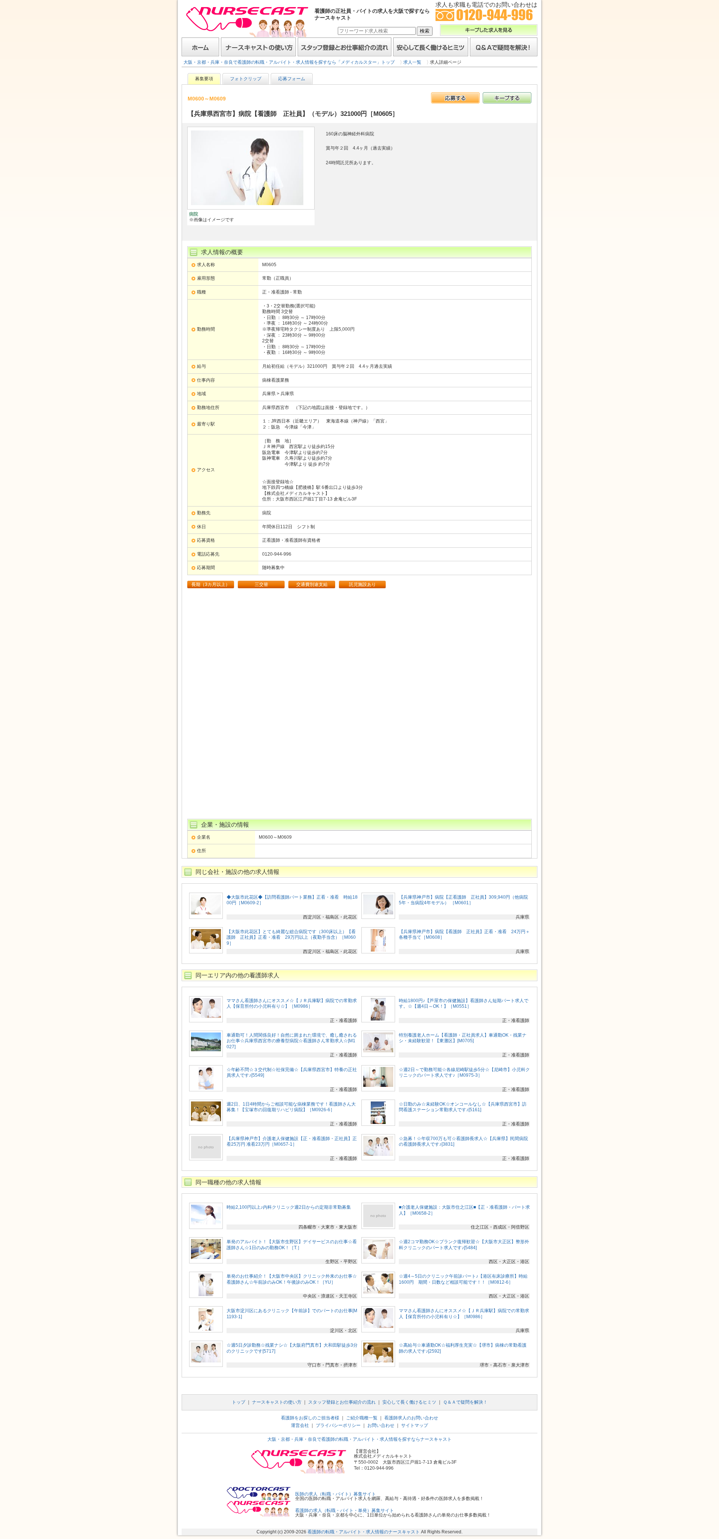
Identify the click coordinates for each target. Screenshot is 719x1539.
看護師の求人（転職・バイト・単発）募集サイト (344, 1510)
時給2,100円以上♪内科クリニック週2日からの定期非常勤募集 (289, 1207)
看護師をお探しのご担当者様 (310, 1418)
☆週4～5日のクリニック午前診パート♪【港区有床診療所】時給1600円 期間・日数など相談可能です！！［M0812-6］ (463, 1279)
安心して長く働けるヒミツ (430, 46)
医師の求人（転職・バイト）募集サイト (335, 1494)
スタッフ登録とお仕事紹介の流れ (344, 46)
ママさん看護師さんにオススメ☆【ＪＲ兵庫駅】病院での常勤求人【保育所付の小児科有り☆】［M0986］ (292, 1003)
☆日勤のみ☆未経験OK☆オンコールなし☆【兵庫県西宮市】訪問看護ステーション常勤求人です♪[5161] (463, 1107)
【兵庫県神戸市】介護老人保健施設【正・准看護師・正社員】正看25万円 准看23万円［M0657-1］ (292, 1141)
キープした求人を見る (488, 30)
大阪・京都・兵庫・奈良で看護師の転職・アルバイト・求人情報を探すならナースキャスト (359, 1439)
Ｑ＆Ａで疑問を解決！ (503, 46)
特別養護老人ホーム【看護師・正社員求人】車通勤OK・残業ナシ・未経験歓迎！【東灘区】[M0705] (463, 1038)
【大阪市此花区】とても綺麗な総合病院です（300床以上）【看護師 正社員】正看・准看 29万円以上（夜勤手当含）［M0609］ (291, 937)
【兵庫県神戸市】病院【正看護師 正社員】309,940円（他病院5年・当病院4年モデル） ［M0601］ (463, 900)
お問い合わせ (380, 1425)
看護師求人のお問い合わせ (411, 1418)
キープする (507, 97)
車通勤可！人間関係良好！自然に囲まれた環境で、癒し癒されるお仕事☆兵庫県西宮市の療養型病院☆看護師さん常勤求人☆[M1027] (292, 1040)
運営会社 (300, 1425)
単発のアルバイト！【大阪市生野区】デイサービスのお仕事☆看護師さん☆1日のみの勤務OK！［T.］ (292, 1244)
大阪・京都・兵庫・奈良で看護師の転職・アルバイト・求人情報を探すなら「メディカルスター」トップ (289, 62)
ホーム (200, 46)
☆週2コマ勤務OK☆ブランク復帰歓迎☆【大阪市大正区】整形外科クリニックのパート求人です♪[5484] (464, 1244)
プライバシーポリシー (338, 1425)
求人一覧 (412, 62)
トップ (238, 1402)
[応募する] (455, 97)
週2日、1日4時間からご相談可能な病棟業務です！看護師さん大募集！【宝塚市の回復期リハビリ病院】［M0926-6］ (291, 1107)
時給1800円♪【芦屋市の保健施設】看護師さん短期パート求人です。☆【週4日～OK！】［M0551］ (463, 1003)
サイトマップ (414, 1425)
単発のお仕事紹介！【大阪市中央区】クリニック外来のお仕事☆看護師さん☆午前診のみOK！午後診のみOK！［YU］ (292, 1279)
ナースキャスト (247, 21)
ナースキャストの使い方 (258, 46)
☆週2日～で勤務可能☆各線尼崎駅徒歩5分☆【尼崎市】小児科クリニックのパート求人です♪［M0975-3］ (464, 1072)
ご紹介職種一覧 (361, 1418)
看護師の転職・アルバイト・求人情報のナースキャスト (363, 1532)
